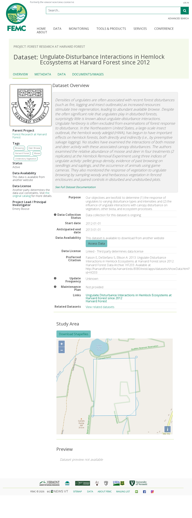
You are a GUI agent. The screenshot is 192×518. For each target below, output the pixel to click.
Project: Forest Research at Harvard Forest (49, 47)
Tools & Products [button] (111, 29)
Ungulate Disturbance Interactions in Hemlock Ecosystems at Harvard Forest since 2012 (129, 296)
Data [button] (57, 29)
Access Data (96, 243)
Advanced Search (178, 18)
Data (62, 74)
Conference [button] (164, 29)
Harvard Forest (22, 153)
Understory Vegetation (25, 158)
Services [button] (140, 29)
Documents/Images (88, 74)
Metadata (42, 74)
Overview (20, 74)
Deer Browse (34, 148)
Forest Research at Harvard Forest (30, 135)
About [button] (42, 32)
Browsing (19, 148)
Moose (37, 153)
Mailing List (123, 491)
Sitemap (77, 491)
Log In (186, 3)
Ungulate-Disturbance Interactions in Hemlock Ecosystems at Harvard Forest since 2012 (89, 59)
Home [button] (41, 29)
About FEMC (105, 491)
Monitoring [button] (79, 29)
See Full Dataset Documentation (75, 187)
